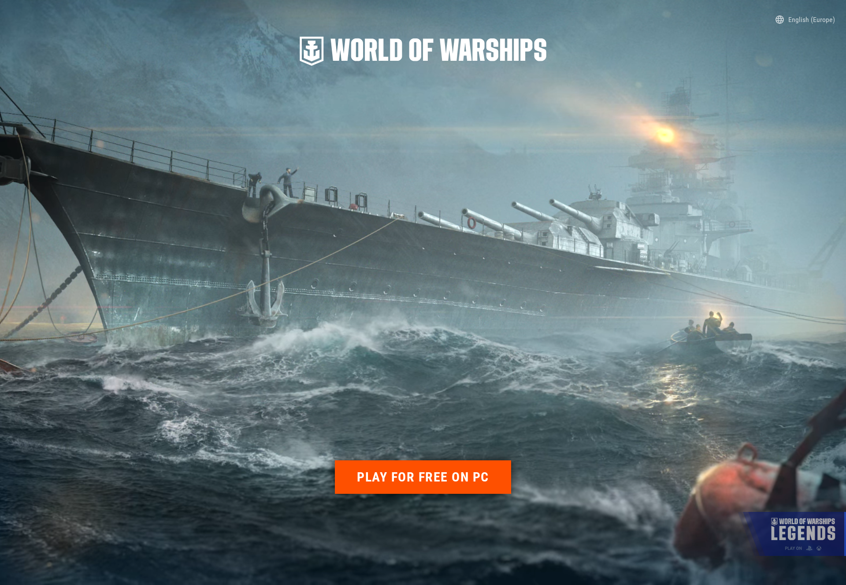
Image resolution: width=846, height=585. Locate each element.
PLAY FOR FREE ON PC (423, 477)
